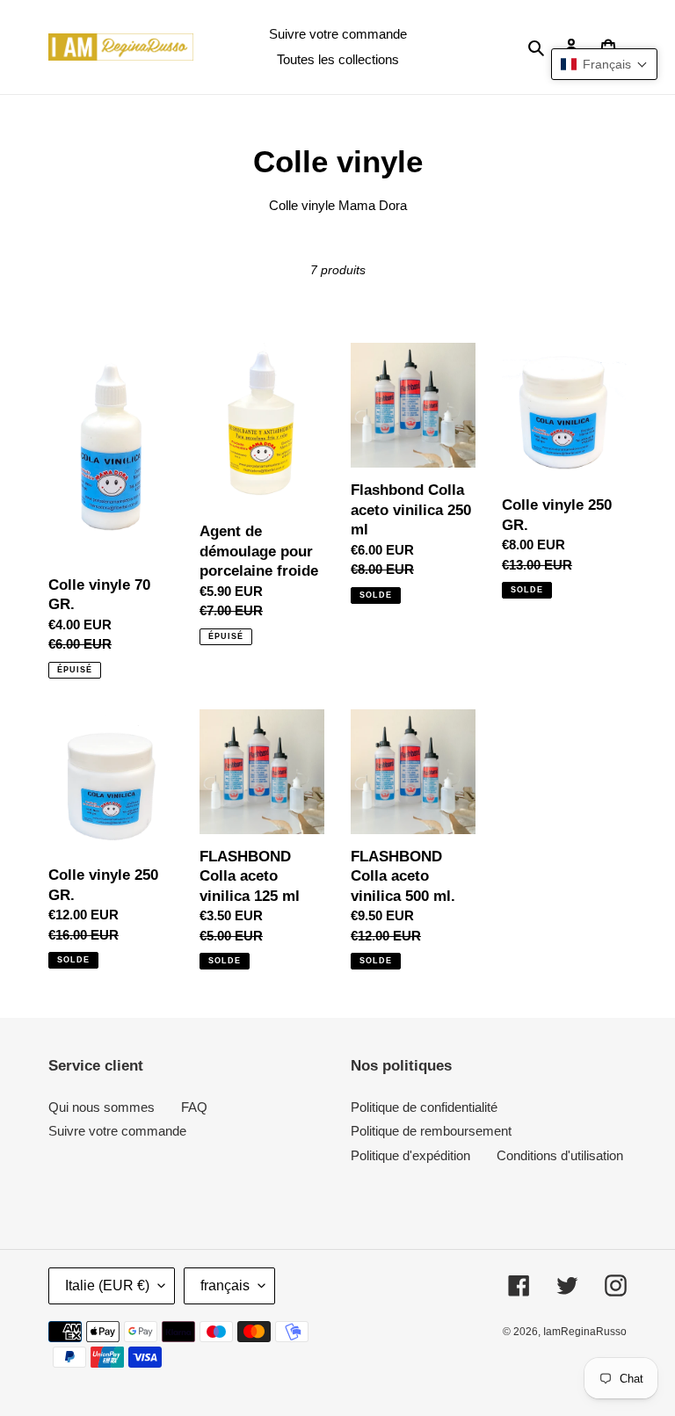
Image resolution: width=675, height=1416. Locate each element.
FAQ (194, 1107)
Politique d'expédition (410, 1155)
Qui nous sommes (101, 1107)
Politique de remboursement (431, 1130)
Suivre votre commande (117, 1130)
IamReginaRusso (585, 1331)
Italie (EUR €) (107, 1285)
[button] (604, 64)
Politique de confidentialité (424, 1107)
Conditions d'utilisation (560, 1155)
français (225, 1285)
